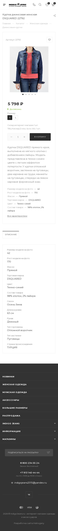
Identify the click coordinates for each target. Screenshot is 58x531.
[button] (22, 94)
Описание (11, 234)
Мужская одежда (14, 392)
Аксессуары (10, 400)
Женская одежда (14, 384)
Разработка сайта (29, 523)
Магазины (9, 439)
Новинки (8, 376)
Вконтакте (29, 494)
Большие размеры (15, 408)
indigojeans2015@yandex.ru (30, 482)
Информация (11, 431)
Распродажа (11, 415)
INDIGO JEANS (11, 423)
